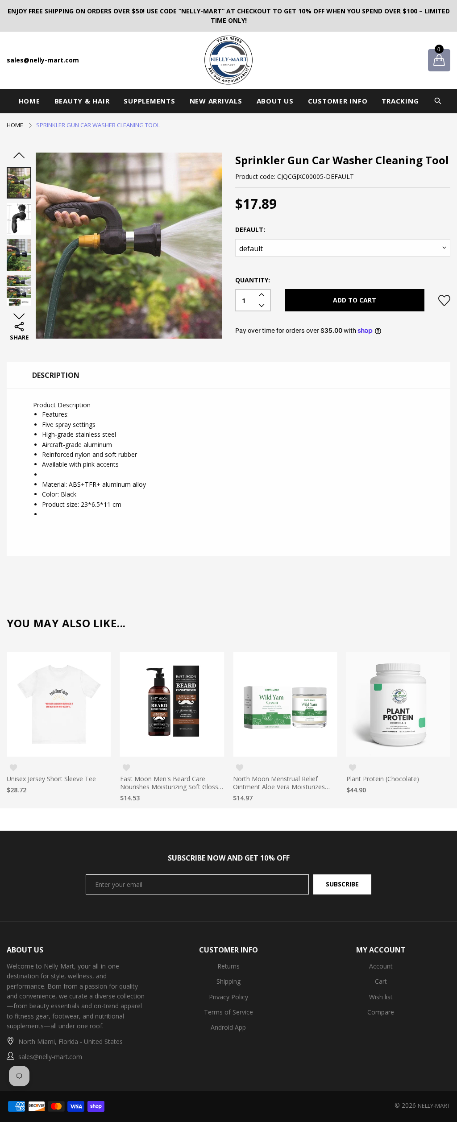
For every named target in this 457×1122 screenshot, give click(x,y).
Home (29, 100)
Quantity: (252, 280)
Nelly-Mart (434, 1105)
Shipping (228, 981)
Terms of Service (228, 1012)
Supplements (149, 100)
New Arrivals (216, 100)
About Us (275, 100)
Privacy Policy (228, 997)
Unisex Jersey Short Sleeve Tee (51, 779)
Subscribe (342, 884)
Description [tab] (55, 375)
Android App (228, 1027)
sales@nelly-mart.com (43, 60)
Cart (381, 981)
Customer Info (338, 100)
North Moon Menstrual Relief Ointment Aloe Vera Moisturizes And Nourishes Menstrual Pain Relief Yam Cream (279, 783)
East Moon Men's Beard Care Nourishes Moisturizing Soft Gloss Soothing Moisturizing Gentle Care (169, 783)
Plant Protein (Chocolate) (382, 779)
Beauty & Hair (82, 100)
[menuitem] (29, 101)
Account (381, 966)
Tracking (400, 100)
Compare (380, 1012)
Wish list (381, 997)
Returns (228, 966)
